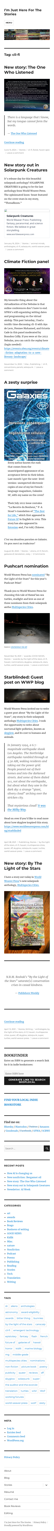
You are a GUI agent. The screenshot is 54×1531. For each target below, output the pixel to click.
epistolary (11, 1336)
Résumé (9, 1492)
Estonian (13, 527)
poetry (43, 1366)
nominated (38, 574)
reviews (33, 1372)
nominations (17, 662)
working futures (14, 1397)
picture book (28, 1366)
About (7, 1470)
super (35, 848)
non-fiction (11, 1366)
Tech (10, 1273)
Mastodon (21, 1126)
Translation (13, 1277)
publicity (10, 1372)
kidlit (18, 1348)
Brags (10, 1225)
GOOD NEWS (38, 656)
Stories (22, 150)
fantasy (24, 1336)
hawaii (7, 662)
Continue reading (14, 142)
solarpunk (26, 246)
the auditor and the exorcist (21, 1384)
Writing (29, 1029)
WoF (42, 1391)
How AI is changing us (19, 1173)
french (45, 551)
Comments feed (16, 1436)
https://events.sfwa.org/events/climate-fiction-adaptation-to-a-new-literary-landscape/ (26, 352)
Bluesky (8, 1126)
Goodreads (12, 1130)
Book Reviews (15, 1221)
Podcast (11, 1253)
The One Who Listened (24, 133)
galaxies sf (9, 554)
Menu (9, 22)
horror (8, 1348)
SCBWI (46, 1130)
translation (20, 554)
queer (7, 848)
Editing (8, 1513)
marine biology (33, 1348)
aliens (33, 551)
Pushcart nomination (26, 566)
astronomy (11, 1312)
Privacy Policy (12, 1457)
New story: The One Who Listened (25, 70)
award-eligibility (30, 1312)
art (8, 1213)
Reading (11, 1265)
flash (34, 1336)
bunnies (38, 1318)
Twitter (33, 1126)
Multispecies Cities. (28, 885)
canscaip (40, 1324)
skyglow (28, 662)
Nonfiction (13, 1249)
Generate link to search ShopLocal (27, 1080)
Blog (7, 1477)
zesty (28, 554)
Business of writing (18, 1229)
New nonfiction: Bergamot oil (24, 1177)
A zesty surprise (21, 382)
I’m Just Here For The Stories (17, 1522)
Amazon (44, 1126)
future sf (10, 1342)
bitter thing (23, 1318)
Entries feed (14, 1432)
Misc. (26, 364)
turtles (7, 665)
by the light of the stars (31, 659)
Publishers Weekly (28, 993)
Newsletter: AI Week (18, 1189)
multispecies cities (36, 845)
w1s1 (34, 1391)
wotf (33, 1403)
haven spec (44, 150)
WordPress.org (15, 1440)
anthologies (9, 246)
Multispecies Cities (22, 607)
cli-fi (30, 150)
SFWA (36, 1130)
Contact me (11, 1499)
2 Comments (39, 554)
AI (6, 1306)
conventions (10, 367)
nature (11, 1245)
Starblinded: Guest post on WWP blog (24, 680)
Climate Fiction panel (26, 261)
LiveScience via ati (19, 647)
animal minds (37, 243)
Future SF (13, 519)
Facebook (25, 1130)
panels (20, 367)
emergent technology (26, 1330)
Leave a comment (15, 153)
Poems (11, 1257)
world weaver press (40, 246)
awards (27, 656)
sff (12, 848)
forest (35, 150)
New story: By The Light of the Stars (23, 866)
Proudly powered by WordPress (18, 1525)
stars (45, 662)
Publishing (35, 364)
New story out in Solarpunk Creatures (25, 167)
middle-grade (20, 1354)
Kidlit (10, 1237)
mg (7, 1354)
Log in (10, 1428)
